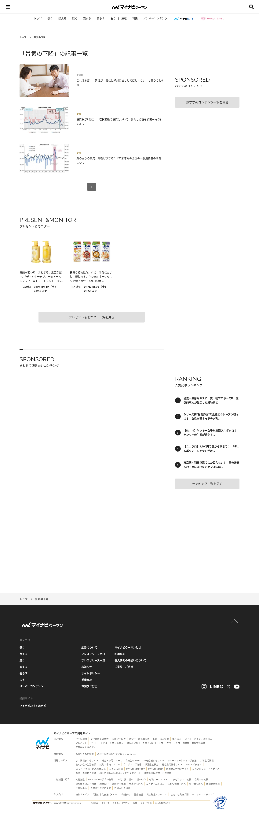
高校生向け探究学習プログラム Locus (117, 753)
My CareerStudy (135, 768)
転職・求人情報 (161, 738)
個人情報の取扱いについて (130, 660)
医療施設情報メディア (177, 768)
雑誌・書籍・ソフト (110, 764)
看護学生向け (119, 738)
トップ (38, 18)
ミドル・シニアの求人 (112, 743)
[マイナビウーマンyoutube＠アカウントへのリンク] (236, 686)
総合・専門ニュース (112, 760)
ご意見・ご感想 (124, 667)
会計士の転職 (201, 779)
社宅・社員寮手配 (179, 794)
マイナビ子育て (194, 764)
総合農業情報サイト (172, 764)
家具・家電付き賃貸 (86, 772)
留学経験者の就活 (99, 738)
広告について (89, 647)
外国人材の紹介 (122, 787)
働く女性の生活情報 (86, 764)
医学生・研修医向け (139, 738)
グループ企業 (146, 803)
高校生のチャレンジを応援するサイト (145, 760)
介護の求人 (81, 787)
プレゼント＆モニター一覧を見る (91, 317)
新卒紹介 (141, 779)
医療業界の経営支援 (100, 787)
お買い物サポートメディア (205, 768)
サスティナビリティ (121, 803)
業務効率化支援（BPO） (105, 794)
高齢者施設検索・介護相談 (157, 772)
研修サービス (82, 794)
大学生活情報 (207, 760)
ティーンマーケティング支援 (182, 760)
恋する (87, 18)
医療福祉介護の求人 (86, 747)
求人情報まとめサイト (87, 760)
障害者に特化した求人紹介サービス (145, 743)
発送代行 (126, 794)
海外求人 (176, 738)
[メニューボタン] (7, 7)
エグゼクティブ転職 (181, 779)
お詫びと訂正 (89, 686)
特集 (135, 18)
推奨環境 (86, 679)
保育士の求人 (196, 783)
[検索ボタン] (251, 7)
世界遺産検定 (152, 764)
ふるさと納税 (116, 768)
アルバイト (81, 743)
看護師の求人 (136, 783)
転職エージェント (158, 779)
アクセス (105, 803)
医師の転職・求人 (177, 783)
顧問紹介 (104, 783)
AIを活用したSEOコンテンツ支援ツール (120, 772)
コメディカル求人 (155, 783)
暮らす (101, 18)
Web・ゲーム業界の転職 (101, 779)
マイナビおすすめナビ (33, 705)
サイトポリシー (90, 673)
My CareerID (155, 768)
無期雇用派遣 (213, 783)
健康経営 (138, 794)
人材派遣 (80, 779)
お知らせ (86, 667)
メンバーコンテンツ (155, 18)
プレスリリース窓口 (93, 654)
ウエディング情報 (132, 764)
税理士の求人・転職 (86, 783)
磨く (74, 18)
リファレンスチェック (203, 794)
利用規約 (120, 654)
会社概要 (94, 803)
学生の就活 (81, 738)
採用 (135, 803)
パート (93, 743)
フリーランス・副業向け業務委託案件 (186, 743)
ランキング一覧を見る (207, 484)
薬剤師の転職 (119, 783)
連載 (124, 18)
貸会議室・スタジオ (157, 794)
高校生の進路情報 (85, 753)
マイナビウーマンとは (128, 647)
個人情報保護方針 (162, 803)
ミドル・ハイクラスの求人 (198, 738)
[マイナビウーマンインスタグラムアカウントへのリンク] (204, 686)
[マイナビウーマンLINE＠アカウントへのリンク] (216, 686)
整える (62, 18)
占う (113, 18)
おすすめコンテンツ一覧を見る (207, 102)
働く (50, 18)
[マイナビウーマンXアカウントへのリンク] (228, 686)
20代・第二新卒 (125, 779)
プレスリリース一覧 (93, 660)
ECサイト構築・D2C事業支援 (91, 768)
